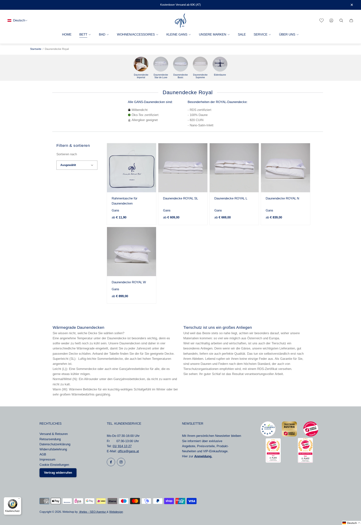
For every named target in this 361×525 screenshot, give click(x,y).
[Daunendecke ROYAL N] (285, 167)
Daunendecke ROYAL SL (180, 198)
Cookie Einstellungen (54, 465)
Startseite (35, 49)
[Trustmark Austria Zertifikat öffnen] (289, 435)
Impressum (47, 459)
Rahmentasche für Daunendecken (124, 201)
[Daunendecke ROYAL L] (234, 167)
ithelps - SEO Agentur (93, 511)
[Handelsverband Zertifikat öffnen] (310, 435)
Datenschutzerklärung (54, 444)
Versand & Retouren (53, 434)
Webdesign (116, 511)
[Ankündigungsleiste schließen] (351, 4)
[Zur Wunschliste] (321, 20)
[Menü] (19, 499)
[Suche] (341, 20)
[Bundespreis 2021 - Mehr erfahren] (305, 462)
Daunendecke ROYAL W (129, 282)
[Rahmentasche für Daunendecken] (131, 167)
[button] (351, 523)
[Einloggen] (331, 20)
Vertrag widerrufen (58, 472)
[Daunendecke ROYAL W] (131, 251)
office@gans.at (128, 451)
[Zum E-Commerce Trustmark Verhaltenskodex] (267, 435)
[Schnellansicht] (147, 152)
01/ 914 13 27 (122, 446)
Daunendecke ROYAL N (282, 198)
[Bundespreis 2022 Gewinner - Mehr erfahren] (273, 461)
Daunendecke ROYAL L (230, 198)
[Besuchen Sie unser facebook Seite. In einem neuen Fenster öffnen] (111, 462)
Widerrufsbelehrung (53, 449)
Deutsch (19, 20)
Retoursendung (50, 439)
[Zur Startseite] (180, 20)
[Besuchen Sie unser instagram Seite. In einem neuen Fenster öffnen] (121, 462)
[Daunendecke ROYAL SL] (182, 167)
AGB (42, 454)
